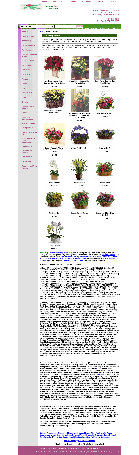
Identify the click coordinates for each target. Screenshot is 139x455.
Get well (64, 435)
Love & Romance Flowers (63, 433)
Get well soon (27, 65)
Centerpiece (26, 161)
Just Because (73, 435)
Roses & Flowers (28, 123)
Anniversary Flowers (82, 433)
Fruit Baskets (27, 157)
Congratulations (46, 435)
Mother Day (57, 437)
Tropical (25, 113)
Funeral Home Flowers (69, 257)
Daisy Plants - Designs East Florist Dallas (54, 111)
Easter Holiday (109, 435)
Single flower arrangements (27, 118)
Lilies (24, 97)
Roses (24, 84)
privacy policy (58, 2)
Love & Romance (28, 45)
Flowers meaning (71, 441)
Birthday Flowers (46, 433)
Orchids (25, 102)
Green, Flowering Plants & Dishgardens (28, 140)
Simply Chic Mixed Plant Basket (105, 214)
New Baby (57, 435)
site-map (113, 2)
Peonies (25, 32)
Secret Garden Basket (79, 213)
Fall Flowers (95, 437)
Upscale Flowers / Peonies (28, 108)
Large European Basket (105, 114)
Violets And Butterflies (79, 148)
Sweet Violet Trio (105, 148)
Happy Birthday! (28, 36)
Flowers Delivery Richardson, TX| (91, 257)
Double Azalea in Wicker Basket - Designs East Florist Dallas (54, 150)
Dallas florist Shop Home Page (60, 253)
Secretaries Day (46, 437)
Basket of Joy (54, 213)
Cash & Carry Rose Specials (29, 133)
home (44, 2)
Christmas (78, 437)
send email (86, 2)
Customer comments (86, 441)
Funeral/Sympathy (87, 435)
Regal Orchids (54, 246)
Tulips (24, 88)
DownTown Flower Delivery (77, 258)
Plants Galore (105, 182)
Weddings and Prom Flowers (29, 167)
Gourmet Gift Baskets (27, 152)
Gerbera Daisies (28, 93)
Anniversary (26, 41)
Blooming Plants (28, 146)
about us (73, 2)
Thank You (95, 433)
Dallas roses (106, 437)
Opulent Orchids (54, 182)
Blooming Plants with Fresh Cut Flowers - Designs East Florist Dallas (79, 115)
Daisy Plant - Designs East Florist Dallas (80, 82)
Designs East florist (70, 260)
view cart (100, 2)
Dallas (81, 260)
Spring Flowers (27, 128)
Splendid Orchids (79, 182)
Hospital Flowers (108, 255)
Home (42, 32)
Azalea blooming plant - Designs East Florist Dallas (54, 82)
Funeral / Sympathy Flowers (29, 55)
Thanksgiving (68, 437)
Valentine (86, 437)
